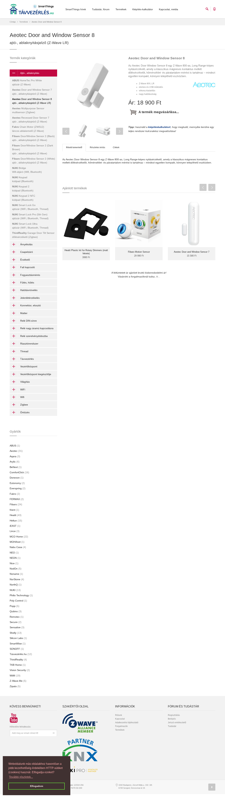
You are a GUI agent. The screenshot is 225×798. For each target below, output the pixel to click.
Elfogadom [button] (36, 786)
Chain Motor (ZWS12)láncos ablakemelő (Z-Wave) (28, 128)
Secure (15, 622)
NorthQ (16, 584)
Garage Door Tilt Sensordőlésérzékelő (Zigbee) (33, 235)
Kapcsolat (120, 719)
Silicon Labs (18, 638)
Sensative (17, 627)
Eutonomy (17, 483)
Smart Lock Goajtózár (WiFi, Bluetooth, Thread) (30, 207)
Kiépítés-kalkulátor (142, 9)
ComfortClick (19, 472)
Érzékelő (25, 259)
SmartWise (18, 643)
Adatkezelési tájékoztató (126, 722)
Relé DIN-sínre (28, 320)
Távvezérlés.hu (21, 654)
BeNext (16, 467)
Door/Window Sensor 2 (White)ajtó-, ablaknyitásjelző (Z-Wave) (33, 160)
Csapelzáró (26, 252)
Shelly (16, 632)
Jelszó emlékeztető (177, 722)
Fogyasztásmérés (30, 275)
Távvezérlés (27, 358)
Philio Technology (21, 595)
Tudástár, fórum (101, 9)
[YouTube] (12, 716)
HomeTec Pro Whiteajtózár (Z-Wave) (27, 82)
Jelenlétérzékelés (30, 297)
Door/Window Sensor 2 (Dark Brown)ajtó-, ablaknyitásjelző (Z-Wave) (32, 149)
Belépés (172, 719)
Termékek (120, 9)
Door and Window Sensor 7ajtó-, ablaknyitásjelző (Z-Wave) (32, 91)
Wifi (22, 397)
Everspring (17, 488)
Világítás (25, 381)
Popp (14, 606)
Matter (23, 313)
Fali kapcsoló (27, 267)
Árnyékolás (26, 244)
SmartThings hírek (75, 9)
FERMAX (17, 499)
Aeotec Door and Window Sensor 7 (191, 252)
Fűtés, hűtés (27, 282)
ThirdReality (18, 659)
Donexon (17, 477)
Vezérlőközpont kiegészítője (35, 374)
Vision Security (20, 670)
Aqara (15, 456)
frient (14, 509)
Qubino (16, 611)
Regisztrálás (174, 715)
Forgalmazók (121, 726)
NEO (14, 552)
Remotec (17, 616)
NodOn (15, 568)
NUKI (15, 590)
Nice (14, 563)
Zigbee (24, 404)
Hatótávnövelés (28, 290)
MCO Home (19, 536)
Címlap (13, 22)
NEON (15, 557)
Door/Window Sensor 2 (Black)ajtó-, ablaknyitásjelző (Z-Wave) (33, 138)
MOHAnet (17, 541)
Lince (15, 531)
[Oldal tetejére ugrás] (211, 787)
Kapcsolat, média (168, 9)
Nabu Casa (18, 547)
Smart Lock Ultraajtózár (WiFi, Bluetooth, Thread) (30, 225)
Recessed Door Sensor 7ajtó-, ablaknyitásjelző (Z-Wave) (30, 119)
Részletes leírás (97, 147)
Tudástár (172, 726)
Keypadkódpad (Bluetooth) (22, 179)
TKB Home (18, 664)
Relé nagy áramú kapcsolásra (36, 328)
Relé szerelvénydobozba (34, 336)
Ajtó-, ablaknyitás (29, 73)
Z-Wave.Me (18, 680)
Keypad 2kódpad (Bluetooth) (22, 188)
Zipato (15, 686)
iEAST (15, 525)
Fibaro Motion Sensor (139, 252)
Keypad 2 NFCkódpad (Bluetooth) (23, 197)
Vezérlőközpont (28, 366)
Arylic (15, 461)
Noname (16, 573)
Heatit (15, 515)
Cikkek (116, 147)
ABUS (15, 445)
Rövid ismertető (74, 147)
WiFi (22, 389)
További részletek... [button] (21, 776)
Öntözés (25, 412)
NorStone (17, 579)
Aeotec (16, 450)
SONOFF (17, 648)
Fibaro (16, 504)
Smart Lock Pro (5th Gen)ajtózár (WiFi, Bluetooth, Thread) (30, 216)
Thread (24, 351)
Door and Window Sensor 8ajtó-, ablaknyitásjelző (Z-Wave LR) (32, 101)
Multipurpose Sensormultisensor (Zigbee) (28, 110)
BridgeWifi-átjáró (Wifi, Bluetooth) (27, 170)
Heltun (16, 520)
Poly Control (18, 600)
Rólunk (118, 715)
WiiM (15, 675)
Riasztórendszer (29, 343)
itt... (158, 276)
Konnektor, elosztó (30, 305)
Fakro (15, 493)
